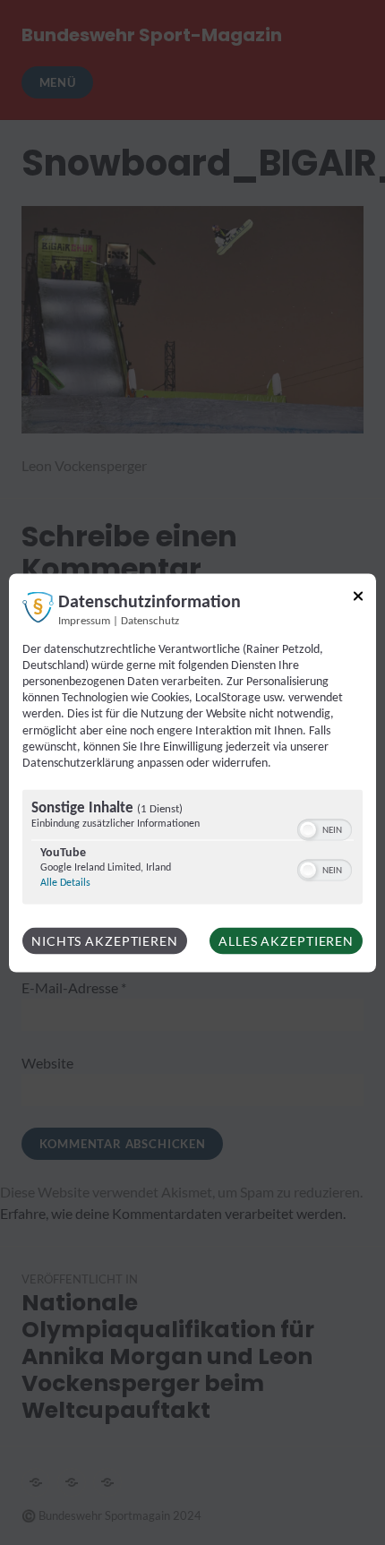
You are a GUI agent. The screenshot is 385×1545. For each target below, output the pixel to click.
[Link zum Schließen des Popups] (358, 598)
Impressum (84, 620)
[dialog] (192, 772)
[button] (308, 830)
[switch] (324, 828)
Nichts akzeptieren (104, 940)
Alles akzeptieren (286, 940)
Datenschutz (150, 620)
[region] (192, 849)
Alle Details (65, 883)
